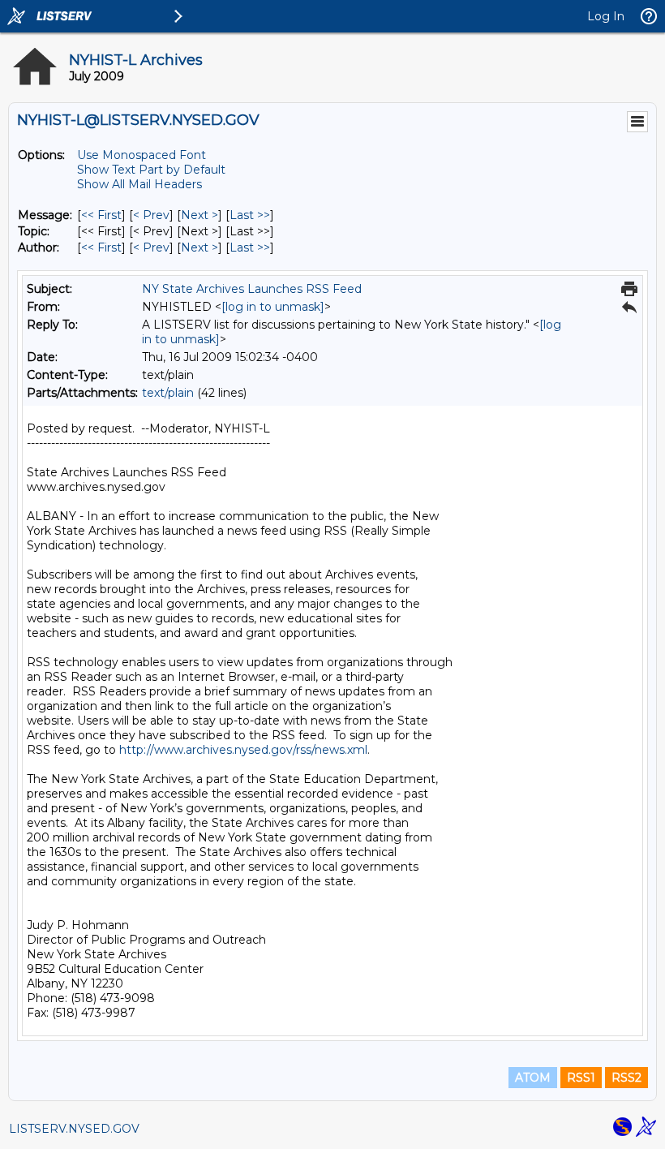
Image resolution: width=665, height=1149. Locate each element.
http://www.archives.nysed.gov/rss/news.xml (243, 749)
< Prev (151, 215)
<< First (101, 215)
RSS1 (581, 1077)
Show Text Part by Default (151, 169)
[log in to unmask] (272, 306)
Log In (605, 16)
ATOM (533, 1077)
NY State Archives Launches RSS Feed (252, 289)
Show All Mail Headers (139, 184)
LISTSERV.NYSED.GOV (74, 1128)
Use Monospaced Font (141, 155)
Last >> (250, 215)
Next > (199, 215)
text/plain (168, 392)
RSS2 (626, 1077)
